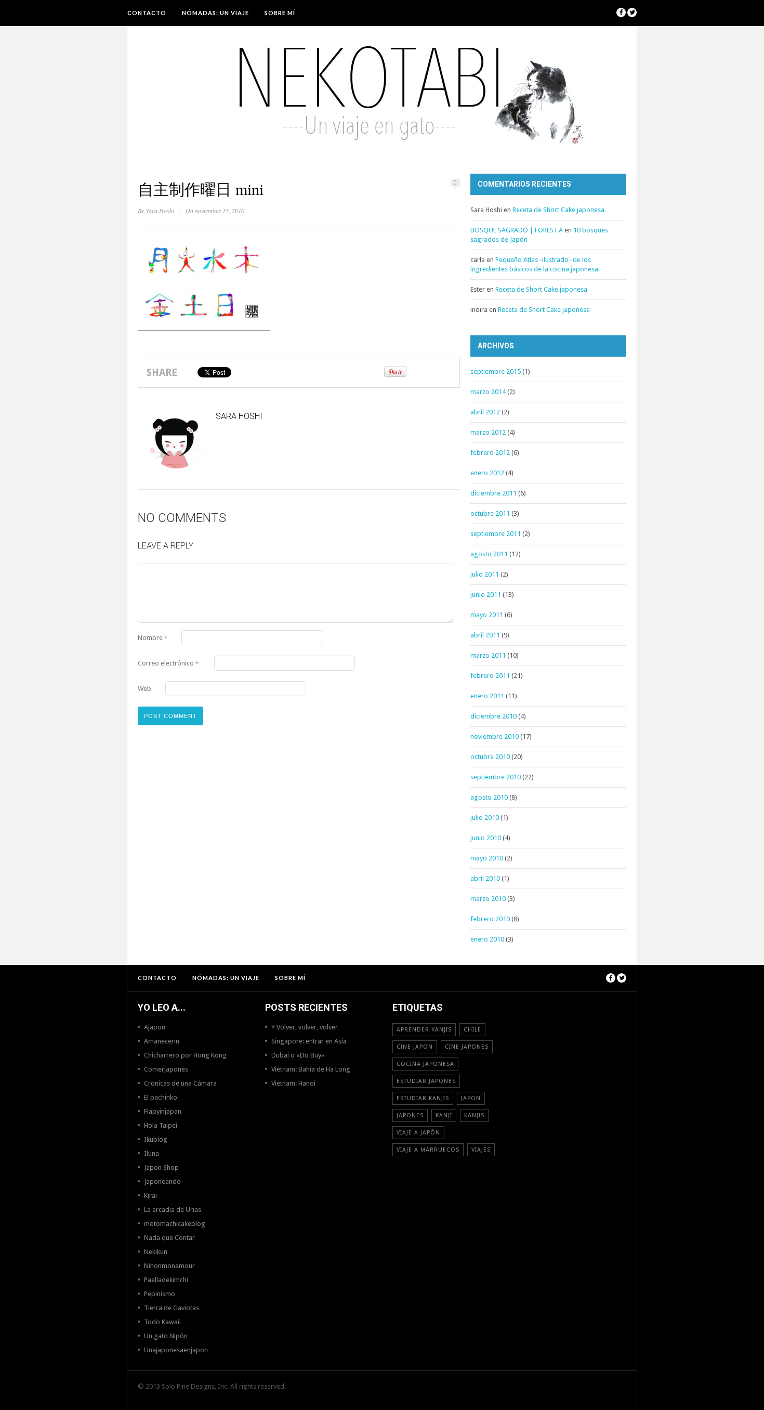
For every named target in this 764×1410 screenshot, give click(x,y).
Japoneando (162, 1181)
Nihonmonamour (169, 1266)
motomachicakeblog (174, 1224)
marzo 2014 (488, 392)
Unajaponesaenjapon (176, 1350)
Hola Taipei (160, 1125)
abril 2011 (485, 635)
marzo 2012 (488, 432)
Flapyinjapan (162, 1111)
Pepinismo (159, 1294)
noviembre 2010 (494, 736)
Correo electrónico (168, 663)
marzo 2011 (488, 655)
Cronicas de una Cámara (180, 1083)
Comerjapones (166, 1069)
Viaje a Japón (418, 1132)
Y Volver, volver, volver (304, 1027)
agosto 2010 (489, 797)
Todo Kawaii (162, 1322)
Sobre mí (280, 12)
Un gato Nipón (166, 1336)
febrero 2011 (490, 676)
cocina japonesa (425, 1064)
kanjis (474, 1115)
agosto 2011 (489, 554)
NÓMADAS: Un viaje (215, 12)
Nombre (152, 638)
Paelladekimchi (166, 1280)
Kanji (444, 1115)
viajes (481, 1149)
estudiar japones (426, 1081)
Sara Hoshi (160, 210)
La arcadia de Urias (172, 1209)
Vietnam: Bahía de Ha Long (310, 1069)
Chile (472, 1029)
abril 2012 (485, 412)
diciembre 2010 (493, 716)
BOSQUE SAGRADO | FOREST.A (516, 230)
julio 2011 (484, 574)
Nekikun (155, 1252)
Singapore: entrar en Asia (309, 1041)
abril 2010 (485, 878)
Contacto (146, 12)
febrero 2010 (490, 919)
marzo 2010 (488, 899)
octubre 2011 (490, 513)
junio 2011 (485, 594)
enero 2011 (487, 696)
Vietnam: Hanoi (293, 1083)
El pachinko (160, 1097)
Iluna (151, 1153)
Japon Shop (161, 1167)
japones (410, 1115)
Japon (471, 1098)
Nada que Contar (169, 1238)
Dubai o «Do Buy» (297, 1055)
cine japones (467, 1046)
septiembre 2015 (495, 371)
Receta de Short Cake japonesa (558, 210)
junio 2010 (485, 838)
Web (144, 689)
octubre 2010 (490, 757)
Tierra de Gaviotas (171, 1308)
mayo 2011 (486, 615)
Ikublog (155, 1139)
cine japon (415, 1046)
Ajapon (154, 1027)
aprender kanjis (424, 1029)
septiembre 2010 (495, 777)
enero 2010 (487, 939)
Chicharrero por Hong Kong (185, 1055)
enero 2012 (487, 473)
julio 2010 (484, 817)
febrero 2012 (490, 452)
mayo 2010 (486, 858)
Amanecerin (161, 1041)
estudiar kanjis (423, 1098)
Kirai (150, 1195)
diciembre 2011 (493, 493)
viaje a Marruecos (428, 1149)
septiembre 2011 (495, 534)
